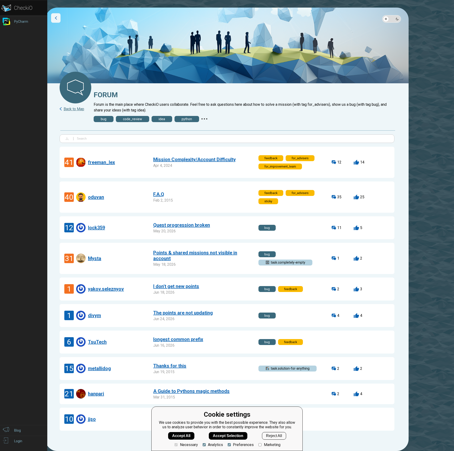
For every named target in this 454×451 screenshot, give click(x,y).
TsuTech (97, 342)
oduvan (96, 197)
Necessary (189, 444)
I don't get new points (176, 286)
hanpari (96, 394)
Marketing (272, 444)
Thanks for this (169, 366)
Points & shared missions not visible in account (195, 255)
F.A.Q (158, 194)
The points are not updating (183, 313)
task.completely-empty (288, 262)
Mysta (94, 258)
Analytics (215, 444)
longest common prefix (178, 339)
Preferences (243, 444)
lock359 (96, 227)
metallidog (99, 368)
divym (94, 315)
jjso (92, 419)
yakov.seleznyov (106, 289)
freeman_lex (101, 162)
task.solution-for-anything (290, 368)
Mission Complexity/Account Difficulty (194, 159)
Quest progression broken (181, 225)
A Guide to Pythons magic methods (191, 391)
